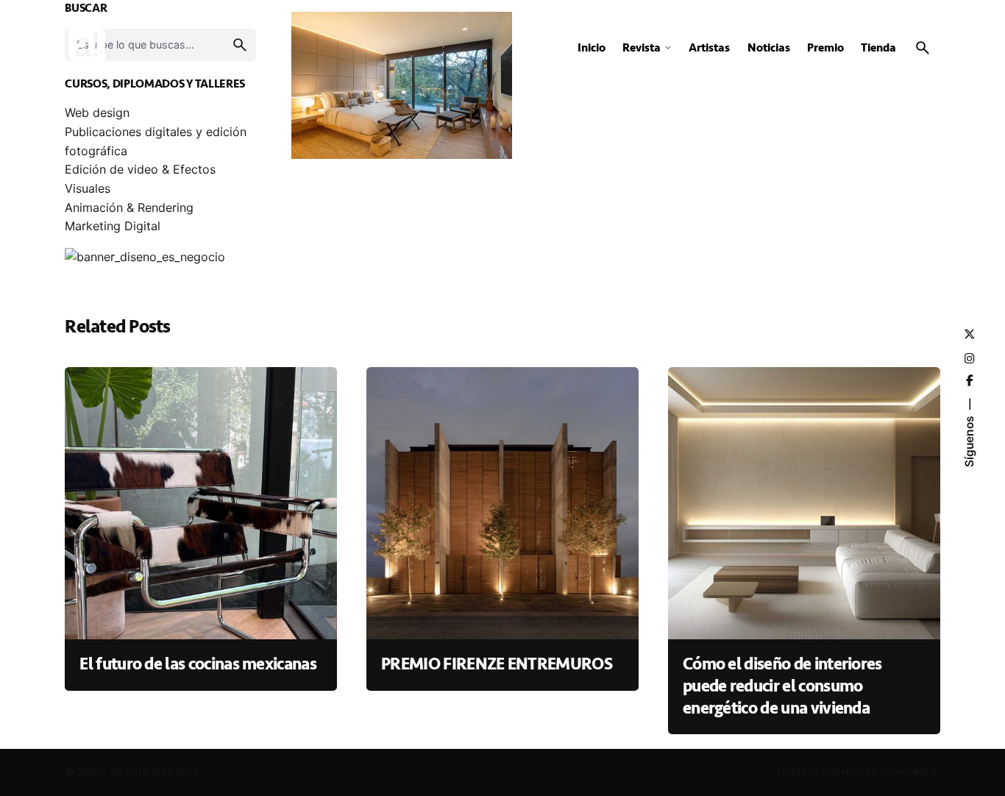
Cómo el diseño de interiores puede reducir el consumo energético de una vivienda (782, 686)
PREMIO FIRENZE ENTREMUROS (496, 664)
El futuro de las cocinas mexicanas (197, 664)
